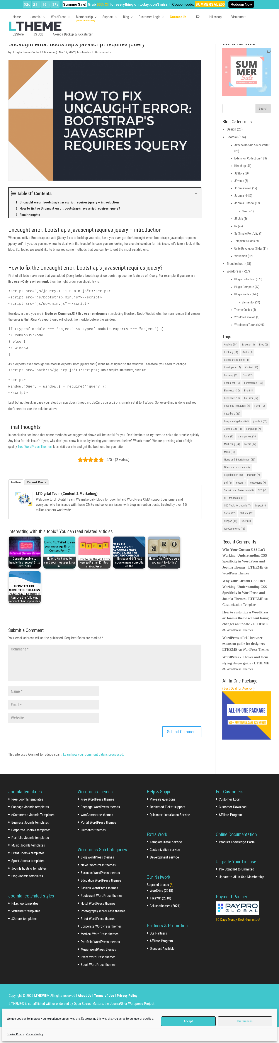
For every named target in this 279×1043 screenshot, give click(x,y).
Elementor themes (93, 830)
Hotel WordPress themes (98, 903)
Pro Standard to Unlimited (236, 869)
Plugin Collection (244, 279)
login (228, 436)
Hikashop (215, 17)
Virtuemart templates (25, 911)
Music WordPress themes (98, 949)
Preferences (245, 1021)
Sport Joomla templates (27, 861)
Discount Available (162, 948)
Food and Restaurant (237, 405)
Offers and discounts (237, 467)
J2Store (18, 34)
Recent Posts (36, 482)
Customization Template (239, 604)
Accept (188, 1021)
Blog (126, 17)
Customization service (165, 850)
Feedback (232, 398)
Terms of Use (104, 996)
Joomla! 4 (240, 195)
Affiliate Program (161, 941)
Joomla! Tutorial (244, 203)
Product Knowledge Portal (237, 842)
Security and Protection (239, 490)
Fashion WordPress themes (99, 888)
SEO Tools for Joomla (237, 505)
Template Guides (244, 241)
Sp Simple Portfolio (246, 233)
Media (250, 444)
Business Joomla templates (30, 822)
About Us (84, 996)
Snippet (261, 505)
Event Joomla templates (27, 853)
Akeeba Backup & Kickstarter (73, 34)
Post (241, 482)
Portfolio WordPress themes (100, 942)
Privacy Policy (34, 1034)
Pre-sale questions (162, 799)
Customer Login (149, 17)
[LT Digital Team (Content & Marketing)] (23, 499)
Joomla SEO (233, 428)
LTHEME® (41, 996)
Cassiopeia (232, 367)
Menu (229, 452)
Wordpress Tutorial (246, 325)
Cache (247, 352)
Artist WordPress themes (98, 919)
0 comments (103, 52)
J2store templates (24, 919)
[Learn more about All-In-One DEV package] (246, 738)
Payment (253, 474)
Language (253, 428)
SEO (262, 490)
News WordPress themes (98, 865)
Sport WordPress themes (98, 965)
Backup (248, 344)
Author (16, 482)
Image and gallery (236, 421)
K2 (198, 17)
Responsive (258, 482)
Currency (231, 375)
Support (107, 17)
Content (251, 367)
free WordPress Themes (35, 447)
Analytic (230, 344)
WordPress (58, 17)
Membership (84, 17)
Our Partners (158, 933)
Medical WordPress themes (100, 934)
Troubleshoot (85, 52)
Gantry (246, 211)
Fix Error (251, 398)
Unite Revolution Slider (248, 248)
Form (259, 405)
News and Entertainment (239, 459)
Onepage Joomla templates (30, 807)
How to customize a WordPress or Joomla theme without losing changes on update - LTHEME (245, 618)
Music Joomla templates (28, 845)
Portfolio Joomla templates (30, 838)
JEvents (239, 181)
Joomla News (243, 188)
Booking (231, 352)
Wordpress (234, 271)
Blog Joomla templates (27, 876)
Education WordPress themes (101, 880)
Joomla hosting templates (29, 868)
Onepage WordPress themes (100, 807)
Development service (164, 857)
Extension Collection (247, 158)
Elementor (248, 302)
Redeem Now (241, 4)
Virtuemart (238, 17)
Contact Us (178, 17)
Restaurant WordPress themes (101, 896)
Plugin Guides (242, 294)
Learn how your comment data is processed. (93, 754)
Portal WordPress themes (98, 822)
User (247, 521)
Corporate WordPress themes (101, 926)
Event (248, 390)
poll (228, 482)
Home (17, 17)
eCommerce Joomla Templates (32, 815)
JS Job (38, 34)
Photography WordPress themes (103, 911)
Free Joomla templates (27, 799)
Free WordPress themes (97, 799)
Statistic (246, 513)
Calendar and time (236, 359)
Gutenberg (232, 413)
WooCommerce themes (97, 815)
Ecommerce (253, 382)
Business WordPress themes (100, 873)
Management (247, 436)
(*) (172, 885)
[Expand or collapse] (196, 193)
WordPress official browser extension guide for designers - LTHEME (244, 643)
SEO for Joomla (234, 497)
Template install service (166, 842)
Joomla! (36, 17)
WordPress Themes (235, 573)
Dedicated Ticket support (167, 807)
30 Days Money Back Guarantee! (238, 920)
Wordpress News (244, 317)
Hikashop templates (24, 903)
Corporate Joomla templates (31, 830)
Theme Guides (243, 310)
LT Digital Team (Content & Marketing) (34, 52)
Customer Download (233, 807)
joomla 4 (260, 421)
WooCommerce (234, 528)
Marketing (232, 444)
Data (248, 375)
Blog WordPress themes (97, 857)
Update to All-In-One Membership (241, 877)
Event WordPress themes (98, 957)
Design (231, 129)
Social (230, 513)
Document (232, 382)
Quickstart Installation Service (170, 815)
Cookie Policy (15, 1034)
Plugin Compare (244, 287)
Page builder (233, 474)
